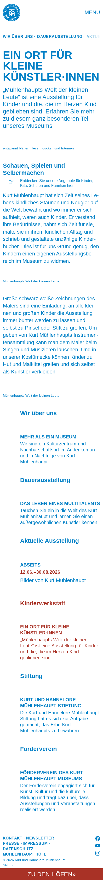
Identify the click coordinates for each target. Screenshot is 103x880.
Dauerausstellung (59, 37)
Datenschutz (18, 849)
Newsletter (40, 838)
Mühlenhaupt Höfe (24, 854)
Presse (11, 843)
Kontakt (13, 838)
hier (70, 185)
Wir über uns (18, 37)
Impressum (35, 843)
